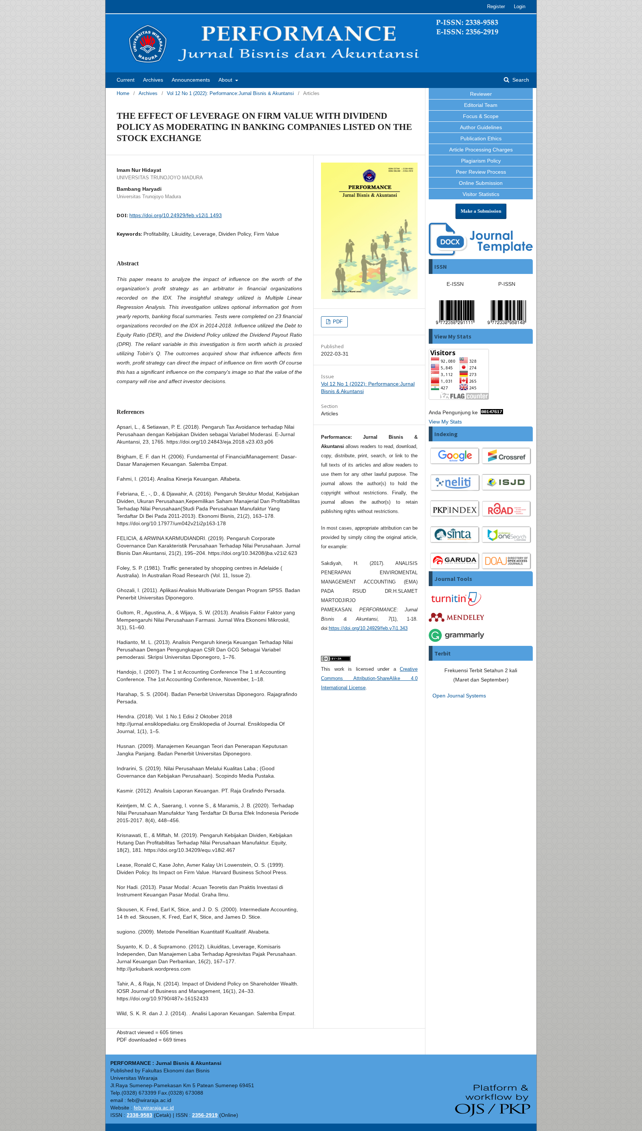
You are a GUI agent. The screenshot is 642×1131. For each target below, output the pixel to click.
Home (123, 93)
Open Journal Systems (459, 696)
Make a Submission (481, 211)
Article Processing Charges (481, 150)
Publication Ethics (481, 138)
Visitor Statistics (481, 194)
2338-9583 (139, 1115)
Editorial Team (480, 105)
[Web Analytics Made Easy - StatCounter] (492, 412)
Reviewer (481, 94)
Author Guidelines (481, 127)
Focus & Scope (481, 116)
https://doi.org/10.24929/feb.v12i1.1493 (175, 215)
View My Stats (445, 422)
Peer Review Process (481, 172)
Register (496, 6)
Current (125, 80)
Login (519, 6)
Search (520, 80)
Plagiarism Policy (481, 161)
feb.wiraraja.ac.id (154, 1108)
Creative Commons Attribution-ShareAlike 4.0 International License (369, 678)
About (226, 80)
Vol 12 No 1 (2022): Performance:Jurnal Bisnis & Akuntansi (230, 93)
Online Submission (481, 183)
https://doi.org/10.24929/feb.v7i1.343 (368, 628)
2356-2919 (205, 1115)
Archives (153, 80)
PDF (337, 321)
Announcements (191, 80)
